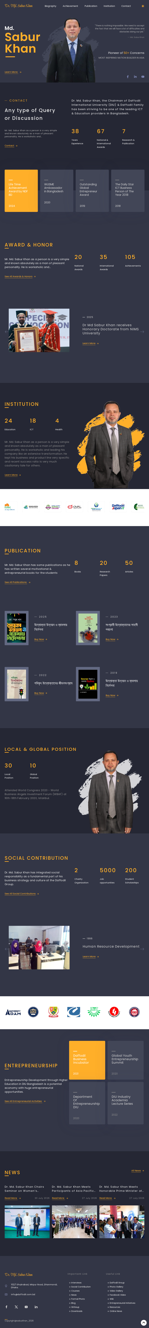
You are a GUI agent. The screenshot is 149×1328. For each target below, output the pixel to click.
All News (136, 1170)
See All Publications (16, 582)
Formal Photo (78, 1298)
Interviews (76, 1282)
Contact (126, 6)
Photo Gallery (116, 1286)
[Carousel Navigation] (74, 332)
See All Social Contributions (20, 893)
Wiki (111, 1298)
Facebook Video (117, 1294)
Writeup (75, 1307)
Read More (11, 1198)
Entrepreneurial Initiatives (122, 1303)
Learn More (11, 72)
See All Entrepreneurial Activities (23, 1101)
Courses (75, 1290)
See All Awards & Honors (18, 276)
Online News (115, 1311)
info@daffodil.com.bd (23, 1294)
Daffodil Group (117, 1282)
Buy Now (39, 639)
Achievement (70, 6)
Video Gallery (116, 1290)
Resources (114, 1307)
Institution (109, 6)
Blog (73, 1303)
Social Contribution (81, 1286)
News (74, 1294)
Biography (50, 6)
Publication (91, 6)
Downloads (76, 1311)
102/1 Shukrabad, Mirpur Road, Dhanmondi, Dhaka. (34, 1286)
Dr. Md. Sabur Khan (18, 6)
